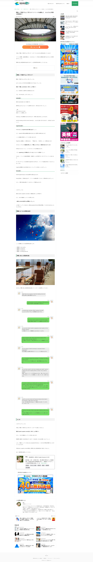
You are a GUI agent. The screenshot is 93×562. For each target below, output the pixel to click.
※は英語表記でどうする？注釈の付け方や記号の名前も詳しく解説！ (71, 37)
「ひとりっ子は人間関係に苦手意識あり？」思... (71, 151)
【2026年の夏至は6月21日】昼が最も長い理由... (71, 165)
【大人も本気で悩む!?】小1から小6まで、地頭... (71, 146)
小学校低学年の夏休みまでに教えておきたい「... (71, 161)
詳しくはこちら (34, 47)
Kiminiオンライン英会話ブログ (46, 560)
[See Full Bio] (47, 463)
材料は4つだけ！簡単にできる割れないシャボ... (71, 156)
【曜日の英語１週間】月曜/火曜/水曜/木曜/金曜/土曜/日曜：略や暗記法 (71, 17)
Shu (54, 16)
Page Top (46, 555)
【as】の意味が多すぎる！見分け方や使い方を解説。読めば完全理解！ (71, 32)
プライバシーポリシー (57, 558)
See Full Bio (43, 463)
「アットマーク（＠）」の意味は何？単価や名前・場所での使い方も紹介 (71, 27)
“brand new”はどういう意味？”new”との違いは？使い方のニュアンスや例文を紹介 (71, 22)
